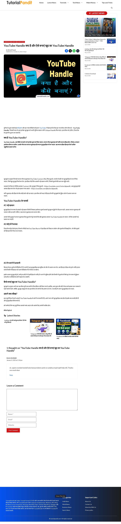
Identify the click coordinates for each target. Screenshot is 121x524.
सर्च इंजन (19, 128)
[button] (111, 7)
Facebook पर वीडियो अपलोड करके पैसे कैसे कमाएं (95, 65)
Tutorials (63, 2)
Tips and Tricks (107, 2)
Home (41, 2)
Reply (11, 375)
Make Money (91, 2)
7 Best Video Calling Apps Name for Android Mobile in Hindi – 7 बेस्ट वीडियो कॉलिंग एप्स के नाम (95, 41)
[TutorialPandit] (19, 2)
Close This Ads (60, 496)
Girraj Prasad (12, 50)
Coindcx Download (90, 73)
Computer (7, 41)
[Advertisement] (57, 510)
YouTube (43, 128)
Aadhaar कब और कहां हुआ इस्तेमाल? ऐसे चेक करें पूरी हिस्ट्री (94, 49)
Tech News (76, 2)
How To (14, 41)
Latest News (51, 2)
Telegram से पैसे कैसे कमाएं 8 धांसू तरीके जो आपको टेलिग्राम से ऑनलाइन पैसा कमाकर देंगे (95, 57)
